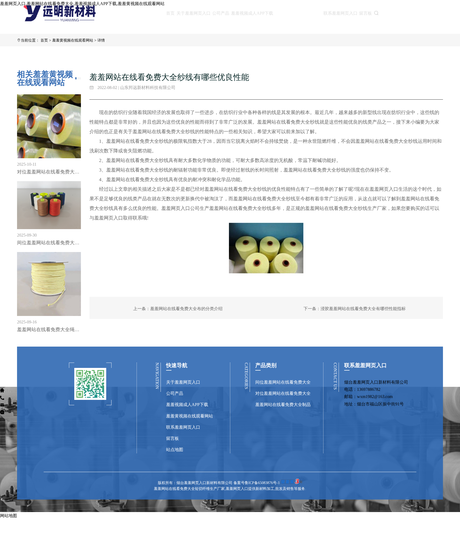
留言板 (365, 13)
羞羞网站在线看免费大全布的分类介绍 (186, 308)
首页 (170, 13)
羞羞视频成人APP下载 (252, 13)
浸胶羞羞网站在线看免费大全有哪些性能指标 (363, 308)
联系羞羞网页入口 (340, 13)
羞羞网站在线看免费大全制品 (283, 404)
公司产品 (220, 13)
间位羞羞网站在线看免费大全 (283, 382)
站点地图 (174, 449)
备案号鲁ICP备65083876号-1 (256, 483)
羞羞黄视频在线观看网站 (298, 13)
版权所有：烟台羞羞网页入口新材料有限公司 (195, 483)
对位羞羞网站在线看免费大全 (283, 393)
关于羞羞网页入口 (193, 13)
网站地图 (8, 515)
